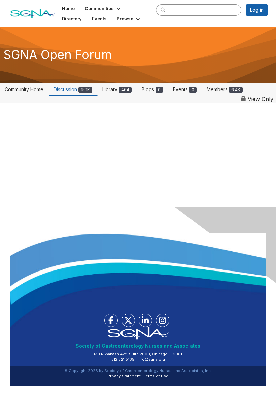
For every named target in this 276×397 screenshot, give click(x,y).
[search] (163, 9)
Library (115, 89)
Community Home (24, 89)
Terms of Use (156, 376)
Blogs (151, 89)
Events (183, 89)
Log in (257, 10)
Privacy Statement (124, 376)
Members (223, 89)
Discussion (72, 89)
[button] (103, 8)
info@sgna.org (151, 359)
